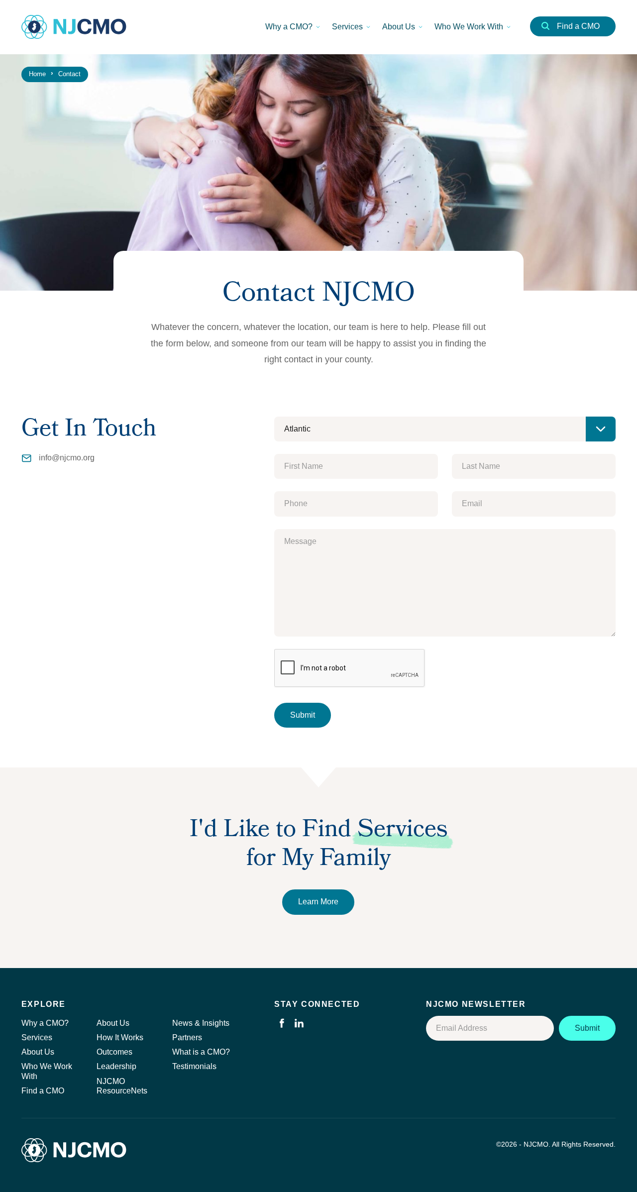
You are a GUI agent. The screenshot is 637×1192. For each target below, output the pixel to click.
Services (347, 26)
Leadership (116, 1066)
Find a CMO (578, 26)
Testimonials (194, 1066)
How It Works (120, 1037)
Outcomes (114, 1052)
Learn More (318, 901)
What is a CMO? (201, 1052)
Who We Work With (468, 26)
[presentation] (349, 668)
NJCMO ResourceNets (122, 1086)
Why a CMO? (289, 26)
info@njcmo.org (67, 457)
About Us (398, 26)
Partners (187, 1037)
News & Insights (200, 1023)
